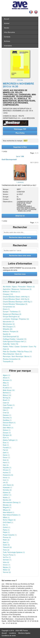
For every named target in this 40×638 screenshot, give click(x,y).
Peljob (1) (6, 532)
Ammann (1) (7, 380)
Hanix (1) (6, 462)
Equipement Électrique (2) (12, 314)
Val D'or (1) (7, 557)
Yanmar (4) (7, 572)
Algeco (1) (6, 375)
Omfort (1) (6, 527)
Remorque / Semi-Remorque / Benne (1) (17, 356)
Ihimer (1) (6, 477)
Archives (7, 41)
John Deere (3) (8, 485)
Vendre (6, 28)
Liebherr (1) (7, 495)
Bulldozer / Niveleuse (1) (11, 291)
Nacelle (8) (7, 334)
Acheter (6, 23)
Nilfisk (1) (6, 517)
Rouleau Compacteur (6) (11, 359)
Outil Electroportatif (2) (11, 336)
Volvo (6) (6, 562)
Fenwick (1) (7, 447)
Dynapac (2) (7, 435)
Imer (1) (6, 480)
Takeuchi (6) (7, 547)
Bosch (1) (6, 400)
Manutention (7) (8, 321)
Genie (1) (6, 455)
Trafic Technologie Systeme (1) (14, 552)
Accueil (6, 19)
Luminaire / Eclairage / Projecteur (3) (16, 319)
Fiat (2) (5, 450)
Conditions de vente (9, 635)
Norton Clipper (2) (9, 520)
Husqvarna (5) (8, 475)
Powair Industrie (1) (10, 535)
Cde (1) (5, 410)
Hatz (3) (6, 465)
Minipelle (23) (7, 329)
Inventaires (8, 45)
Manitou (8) (7, 500)
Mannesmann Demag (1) (12, 502)
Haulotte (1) (7, 467)
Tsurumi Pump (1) (9, 555)
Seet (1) (6, 542)
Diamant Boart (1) (9, 422)
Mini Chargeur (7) (9, 326)
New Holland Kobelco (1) (11, 515)
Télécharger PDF (20, 129)
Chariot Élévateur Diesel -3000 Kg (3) (16, 299)
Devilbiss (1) (7, 420)
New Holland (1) (8, 512)
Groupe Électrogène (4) (11, 316)
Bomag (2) (6, 397)
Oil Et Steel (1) (8, 522)
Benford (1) (7, 392)
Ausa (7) (6, 385)
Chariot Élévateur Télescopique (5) (15, 304)
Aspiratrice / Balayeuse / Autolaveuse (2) (17, 289)
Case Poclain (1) (9, 405)
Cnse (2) (6, 412)
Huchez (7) (7, 472)
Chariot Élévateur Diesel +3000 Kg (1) (16, 296)
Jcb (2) (5, 482)
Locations (12, 633)
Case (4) (6, 402)
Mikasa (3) (6, 510)
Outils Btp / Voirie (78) (10, 344)
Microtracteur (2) (9, 324)
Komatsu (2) (7, 490)
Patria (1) (6, 530)
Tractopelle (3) (8, 361)
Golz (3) (6, 460)
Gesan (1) (6, 457)
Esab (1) (6, 445)
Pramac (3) (7, 537)
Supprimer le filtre (20, 147)
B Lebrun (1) (7, 387)
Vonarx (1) (6, 565)
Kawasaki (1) (7, 487)
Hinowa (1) (7, 470)
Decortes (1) (7, 417)
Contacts (7, 37)
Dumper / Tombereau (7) (11, 311)
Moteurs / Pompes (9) (10, 331)
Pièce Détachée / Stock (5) (12, 354)
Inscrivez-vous (20, 274)
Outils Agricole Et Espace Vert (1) (14, 341)
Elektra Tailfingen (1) (10, 440)
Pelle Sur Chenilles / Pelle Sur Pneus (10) (17, 351)
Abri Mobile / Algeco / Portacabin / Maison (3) (19, 286)
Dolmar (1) (6, 430)
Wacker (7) (7, 567)
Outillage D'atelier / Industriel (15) (14, 339)
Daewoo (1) (7, 415)
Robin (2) (6, 540)
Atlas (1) (6, 383)
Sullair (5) (6, 545)
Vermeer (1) (7, 560)
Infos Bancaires (9, 32)
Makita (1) (6, 497)
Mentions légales (24, 633)
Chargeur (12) (8, 294)
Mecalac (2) (7, 505)
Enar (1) (6, 442)
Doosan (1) (7, 432)
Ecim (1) (6, 437)
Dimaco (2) (7, 425)
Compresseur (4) (9, 306)
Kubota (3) (6, 492)
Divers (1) (6, 309)
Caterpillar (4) (8, 408)
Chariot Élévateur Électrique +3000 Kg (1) (17, 301)
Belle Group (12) (9, 390)
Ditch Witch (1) (8, 427)
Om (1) (5, 525)
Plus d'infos (20, 133)
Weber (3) (6, 570)
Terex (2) (6, 550)
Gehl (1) (6, 452)
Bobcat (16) (7, 395)
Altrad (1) (6, 378)
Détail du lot (20, 216)
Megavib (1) (7, 507)
